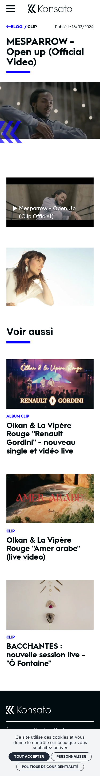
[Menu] (12, 8)
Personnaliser (71, 756)
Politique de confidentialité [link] (50, 766)
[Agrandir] (50, 277)
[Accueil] (50, 8)
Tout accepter (29, 756)
